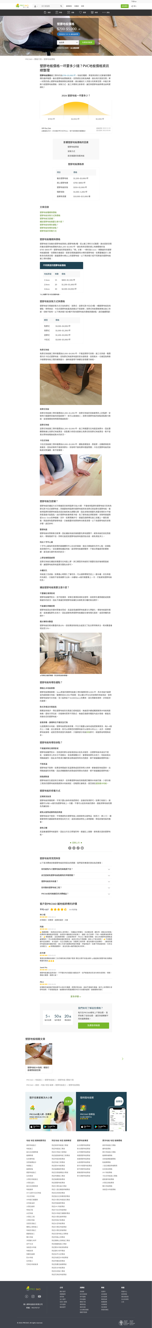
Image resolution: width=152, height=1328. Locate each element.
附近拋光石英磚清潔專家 (61, 1196)
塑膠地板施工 (50, 1080)
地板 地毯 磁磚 (47, 1085)
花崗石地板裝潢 (32, 1264)
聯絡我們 (63, 1307)
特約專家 (104, 1307)
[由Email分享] (74, 848)
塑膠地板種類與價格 (48, 212)
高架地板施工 (31, 1145)
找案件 (103, 1291)
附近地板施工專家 (58, 1149)
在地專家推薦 (84, 1309)
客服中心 (124, 1291)
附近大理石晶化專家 (59, 1186)
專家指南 (104, 1299)
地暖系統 (29, 1251)
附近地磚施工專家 (58, 1176)
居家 (37, 1085)
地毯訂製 (29, 1210)
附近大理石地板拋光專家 (61, 1200)
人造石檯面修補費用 (109, 1166)
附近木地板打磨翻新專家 (61, 1213)
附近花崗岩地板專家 (59, 1274)
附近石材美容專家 (58, 1193)
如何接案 (104, 1296)
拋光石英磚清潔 (32, 1186)
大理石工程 (30, 1217)
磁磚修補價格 (107, 1155)
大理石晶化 (30, 1183)
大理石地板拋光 (32, 1179)
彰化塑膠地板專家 (83, 1176)
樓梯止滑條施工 (32, 1227)
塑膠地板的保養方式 (48, 231)
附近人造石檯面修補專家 (61, 1189)
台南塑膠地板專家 (83, 1162)
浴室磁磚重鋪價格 (109, 1159)
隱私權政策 (125, 1296)
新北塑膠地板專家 (83, 1149)
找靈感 (76, 6)
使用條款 (124, 1294)
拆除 (88, 732)
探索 (82, 6)
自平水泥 (29, 1244)
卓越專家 (104, 1304)
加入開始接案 (74, 48)
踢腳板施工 (30, 1234)
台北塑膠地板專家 (83, 1145)
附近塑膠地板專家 (58, 1183)
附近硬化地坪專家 (58, 1251)
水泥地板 (29, 1213)
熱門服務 (83, 1296)
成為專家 (125, 6)
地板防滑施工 (31, 1230)
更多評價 (75, 997)
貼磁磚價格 (106, 1162)
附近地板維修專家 (58, 1203)
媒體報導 (63, 1294)
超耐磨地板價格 (108, 1179)
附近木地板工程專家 (59, 1152)
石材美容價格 (107, 1169)
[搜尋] (61, 6)
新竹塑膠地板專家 (83, 1169)
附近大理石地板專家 (59, 1227)
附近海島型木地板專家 (60, 1257)
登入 (135, 6)
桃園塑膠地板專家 (83, 1155)
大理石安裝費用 (108, 1183)
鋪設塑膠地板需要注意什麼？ (52, 222)
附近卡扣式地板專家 (59, 1210)
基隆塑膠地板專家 (83, 1172)
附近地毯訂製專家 (58, 1220)
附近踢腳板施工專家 (59, 1244)
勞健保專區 (104, 1309)
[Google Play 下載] (49, 1126)
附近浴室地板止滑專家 (60, 1234)
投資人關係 (63, 1302)
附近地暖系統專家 (58, 1261)
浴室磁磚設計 (31, 1162)
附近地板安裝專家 (58, 1159)
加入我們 (63, 1299)
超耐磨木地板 (101, 784)
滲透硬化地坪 (31, 1240)
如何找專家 (83, 1294)
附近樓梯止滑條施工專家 (61, 1240)
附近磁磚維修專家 (58, 1169)
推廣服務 (104, 1302)
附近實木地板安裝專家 (60, 1247)
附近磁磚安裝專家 (58, 1179)
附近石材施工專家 (58, 1271)
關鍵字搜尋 (83, 1312)
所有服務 (83, 1299)
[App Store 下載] (35, 1126)
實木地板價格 (107, 1186)
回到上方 (76, 843)
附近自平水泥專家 (58, 1254)
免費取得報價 (87, 42)
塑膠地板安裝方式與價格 (50, 216)
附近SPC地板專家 (58, 1206)
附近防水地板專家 (58, 1268)
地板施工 (39, 1080)
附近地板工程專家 (58, 1162)
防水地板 (29, 1257)
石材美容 (29, 1176)
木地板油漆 (30, 1203)
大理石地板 (30, 1220)
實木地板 (29, 1237)
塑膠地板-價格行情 (66, 1080)
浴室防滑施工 (31, 1223)
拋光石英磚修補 (32, 1152)
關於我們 (63, 1291)
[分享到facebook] (70, 848)
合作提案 (63, 1304)
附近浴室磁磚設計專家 (60, 1172)
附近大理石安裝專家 (59, 1230)
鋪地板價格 (106, 1149)
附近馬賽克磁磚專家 (59, 1264)
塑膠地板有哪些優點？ (49, 225)
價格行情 (38, 59)
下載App (133, 1)
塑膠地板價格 (49, 59)
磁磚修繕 (29, 1155)
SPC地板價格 (107, 1172)
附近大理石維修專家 (59, 1217)
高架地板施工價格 (109, 1145)
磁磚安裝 (29, 1169)
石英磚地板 (30, 1159)
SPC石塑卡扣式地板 (33, 1193)
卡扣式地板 (30, 1196)
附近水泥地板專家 (58, 1223)
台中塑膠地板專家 (83, 1152)
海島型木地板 (31, 1247)
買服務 (82, 1291)
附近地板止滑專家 (58, 1237)
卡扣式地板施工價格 (109, 1176)
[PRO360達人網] (26, 1297)
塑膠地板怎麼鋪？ (47, 219)
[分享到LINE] (82, 848)
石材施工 (29, 1261)
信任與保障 (125, 1299)
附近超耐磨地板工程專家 (61, 1155)
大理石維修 (30, 1206)
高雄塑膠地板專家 (83, 1159)
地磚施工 (29, 1166)
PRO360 (28, 59)
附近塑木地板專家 (58, 1166)
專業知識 (83, 1304)
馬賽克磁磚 (30, 1254)
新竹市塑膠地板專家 (84, 1166)
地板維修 (29, 1189)
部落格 (62, 1296)
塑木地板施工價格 (109, 1152)
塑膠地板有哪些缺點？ (49, 228)
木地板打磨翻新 (32, 1200)
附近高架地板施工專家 (60, 1145)
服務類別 (69, 6)
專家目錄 (83, 1307)
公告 (122, 1302)
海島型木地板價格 (109, 1189)
